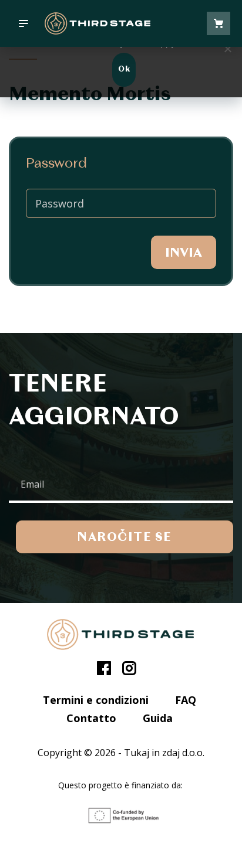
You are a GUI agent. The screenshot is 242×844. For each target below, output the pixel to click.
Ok (124, 69)
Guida (158, 718)
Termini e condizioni (96, 700)
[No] (227, 49)
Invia (183, 253)
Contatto (91, 718)
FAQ (185, 700)
